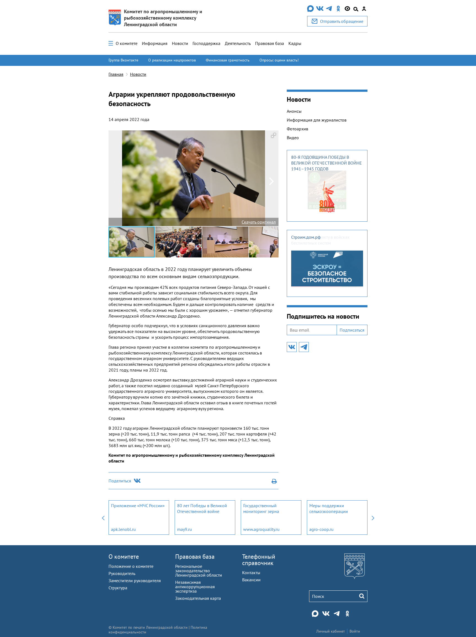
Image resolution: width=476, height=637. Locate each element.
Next (373, 517)
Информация (154, 43)
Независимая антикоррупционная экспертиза (195, 586)
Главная (116, 74)
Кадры (294, 43)
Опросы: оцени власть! (279, 60)
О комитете (126, 43)
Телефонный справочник (258, 560)
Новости (180, 43)
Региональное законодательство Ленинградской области (198, 570)
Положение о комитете (131, 566)
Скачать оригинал (259, 222)
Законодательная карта (198, 598)
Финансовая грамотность (228, 60)
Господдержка (206, 43)
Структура (118, 587)
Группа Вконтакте (123, 60)
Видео (293, 137)
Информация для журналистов (317, 120)
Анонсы (294, 111)
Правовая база (269, 43)
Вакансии (251, 579)
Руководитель (122, 573)
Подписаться (352, 330)
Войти (355, 631)
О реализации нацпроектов (172, 60)
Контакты (251, 572)
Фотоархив (297, 128)
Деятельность (238, 43)
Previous (103, 517)
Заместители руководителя (135, 580)
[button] (273, 135)
